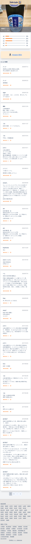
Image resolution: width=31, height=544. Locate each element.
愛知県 (15, 512)
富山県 (12, 510)
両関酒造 (3, 534)
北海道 (2, 506)
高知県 (28, 516)
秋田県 (19, 506)
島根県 (25, 514)
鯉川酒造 (26, 526)
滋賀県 (24, 512)
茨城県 (2, 508)
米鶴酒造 (20, 526)
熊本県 (15, 518)
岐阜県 (6, 512)
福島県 (28, 506)
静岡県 (11, 512)
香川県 (19, 516)
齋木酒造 (3, 528)
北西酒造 (15, 526)
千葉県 (19, 508)
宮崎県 (24, 518)
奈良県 (11, 514)
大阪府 (2, 514)
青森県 (6, 506)
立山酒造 (20, 534)
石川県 (16, 510)
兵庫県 (6, 514)
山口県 (11, 516)
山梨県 (25, 510)
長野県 (2, 512)
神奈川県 (3, 510)
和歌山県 (16, 514)
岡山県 (2, 516)
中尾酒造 (9, 530)
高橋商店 (3, 532)
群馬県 (11, 508)
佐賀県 (6, 518)
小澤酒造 (3, 526)
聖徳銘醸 (12, 536)
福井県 (20, 510)
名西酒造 (8, 528)
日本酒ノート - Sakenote (15, 540)
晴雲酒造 (26, 532)
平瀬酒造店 (3, 530)
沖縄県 (7, 520)
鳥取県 (20, 514)
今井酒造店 (8, 532)
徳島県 (15, 516)
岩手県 (11, 506)
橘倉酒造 (15, 530)
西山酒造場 (8, 526)
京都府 (28, 512)
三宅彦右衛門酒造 (5, 536)
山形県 (24, 506)
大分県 (19, 518)
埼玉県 (15, 508)
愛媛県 (24, 516)
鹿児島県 (3, 520)
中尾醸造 (14, 528)
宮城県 (15, 506)
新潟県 (7, 510)
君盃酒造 (15, 532)
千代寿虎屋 (19, 528)
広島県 (6, 516)
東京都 (24, 508)
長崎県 (11, 518)
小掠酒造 (15, 534)
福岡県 (2, 518)
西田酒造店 (8, 534)
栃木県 (6, 508)
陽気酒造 (20, 532)
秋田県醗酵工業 (21, 530)
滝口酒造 (26, 528)
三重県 (19, 512)
